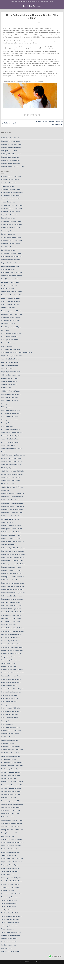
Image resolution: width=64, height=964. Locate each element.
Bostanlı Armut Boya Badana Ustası (11, 314)
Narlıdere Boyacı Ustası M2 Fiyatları (11, 820)
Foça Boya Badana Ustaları (9, 420)
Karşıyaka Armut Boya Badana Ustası (12, 650)
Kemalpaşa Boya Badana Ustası (10, 682)
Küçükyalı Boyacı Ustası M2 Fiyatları (12, 762)
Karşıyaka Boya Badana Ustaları (10, 657)
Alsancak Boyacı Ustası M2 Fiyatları (11, 205)
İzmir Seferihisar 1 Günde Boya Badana (13, 592)
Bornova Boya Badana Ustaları (10, 301)
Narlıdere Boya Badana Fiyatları (10, 807)
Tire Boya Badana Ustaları (9, 903)
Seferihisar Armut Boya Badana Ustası (12, 842)
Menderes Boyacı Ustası (8, 778)
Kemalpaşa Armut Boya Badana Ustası (12, 673)
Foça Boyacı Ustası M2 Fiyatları (10, 429)
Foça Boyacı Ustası (7, 426)
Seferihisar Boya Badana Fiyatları (11, 845)
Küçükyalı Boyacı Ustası (8, 759)
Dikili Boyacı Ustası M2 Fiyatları (10, 410)
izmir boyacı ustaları (7, 522)
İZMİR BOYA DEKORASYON (10, 519)
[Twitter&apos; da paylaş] (30, 115)
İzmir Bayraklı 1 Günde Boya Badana (12, 503)
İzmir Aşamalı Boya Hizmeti (9, 150)
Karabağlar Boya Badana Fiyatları (11, 615)
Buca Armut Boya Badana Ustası (11, 333)
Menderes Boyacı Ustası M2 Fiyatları (12, 781)
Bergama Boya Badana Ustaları (10, 263)
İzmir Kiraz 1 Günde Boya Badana (11, 567)
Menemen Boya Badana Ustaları (10, 791)
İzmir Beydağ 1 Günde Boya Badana (12, 509)
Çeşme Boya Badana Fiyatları (10, 359)
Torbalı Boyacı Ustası (7, 929)
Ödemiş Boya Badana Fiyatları (10, 826)
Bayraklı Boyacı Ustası (8, 250)
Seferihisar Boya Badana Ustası (10, 852)
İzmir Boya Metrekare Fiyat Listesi (11, 147)
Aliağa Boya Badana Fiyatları (10, 179)
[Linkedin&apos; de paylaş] (39, 115)
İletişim (51, 1)
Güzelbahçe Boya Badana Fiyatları (11, 458)
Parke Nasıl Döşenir (10, 123)
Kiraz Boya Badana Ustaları (9, 698)
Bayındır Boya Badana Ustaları (10, 231)
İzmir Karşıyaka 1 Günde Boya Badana (12, 560)
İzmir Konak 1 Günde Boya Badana (11, 573)
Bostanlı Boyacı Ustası (8, 323)
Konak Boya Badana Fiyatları (10, 733)
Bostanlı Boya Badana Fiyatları (10, 317)
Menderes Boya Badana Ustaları (10, 772)
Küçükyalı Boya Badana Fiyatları (11, 753)
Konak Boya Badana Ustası (9, 740)
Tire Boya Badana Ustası (8, 906)
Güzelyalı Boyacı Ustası (8, 484)
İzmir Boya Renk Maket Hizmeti (10, 163)
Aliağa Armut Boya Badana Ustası (11, 176)
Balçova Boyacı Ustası (8, 218)
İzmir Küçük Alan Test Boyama (10, 157)
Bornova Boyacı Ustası (8, 307)
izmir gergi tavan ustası (8, 544)
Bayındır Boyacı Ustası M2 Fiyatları (11, 237)
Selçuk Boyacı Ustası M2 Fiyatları (11, 878)
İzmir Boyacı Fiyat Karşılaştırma (10, 141)
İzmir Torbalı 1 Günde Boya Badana (11, 605)
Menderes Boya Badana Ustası (10, 775)
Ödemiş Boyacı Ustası (7, 836)
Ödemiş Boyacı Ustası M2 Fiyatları (11, 839)
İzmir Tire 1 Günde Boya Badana (10, 602)
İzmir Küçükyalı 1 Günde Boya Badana (12, 576)
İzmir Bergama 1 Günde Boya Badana (12, 506)
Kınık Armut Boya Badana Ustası (10, 711)
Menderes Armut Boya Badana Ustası (12, 765)
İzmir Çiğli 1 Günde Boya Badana (11, 532)
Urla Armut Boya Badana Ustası (10, 935)
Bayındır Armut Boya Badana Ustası (11, 224)
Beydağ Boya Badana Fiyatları (10, 279)
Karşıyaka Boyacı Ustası (8, 666)
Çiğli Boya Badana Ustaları (9, 381)
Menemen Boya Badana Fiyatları (11, 788)
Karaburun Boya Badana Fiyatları (11, 634)
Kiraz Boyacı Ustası (7, 705)
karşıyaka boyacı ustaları (8, 663)
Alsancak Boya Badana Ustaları (10, 199)
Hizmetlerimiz (35, 1)
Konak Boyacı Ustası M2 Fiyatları (11, 746)
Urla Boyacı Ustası (6, 948)
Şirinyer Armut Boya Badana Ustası (11, 881)
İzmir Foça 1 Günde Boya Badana (11, 538)
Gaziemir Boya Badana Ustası (10, 442)
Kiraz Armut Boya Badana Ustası (11, 692)
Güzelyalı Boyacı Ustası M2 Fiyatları (12, 487)
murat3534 (19, 22)
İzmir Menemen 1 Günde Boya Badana (12, 583)
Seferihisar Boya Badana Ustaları (11, 849)
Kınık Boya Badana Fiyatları (9, 714)
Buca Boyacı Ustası (7, 346)
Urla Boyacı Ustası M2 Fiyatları (10, 951)
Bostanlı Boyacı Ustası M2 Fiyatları (11, 327)
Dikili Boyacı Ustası (7, 407)
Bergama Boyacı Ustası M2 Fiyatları (11, 272)
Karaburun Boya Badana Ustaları (11, 637)
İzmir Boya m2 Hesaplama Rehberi (11, 144)
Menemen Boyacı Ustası (8, 797)
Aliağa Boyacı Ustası (7, 186)
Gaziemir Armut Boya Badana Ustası (12, 432)
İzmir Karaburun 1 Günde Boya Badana (12, 557)
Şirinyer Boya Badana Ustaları (10, 887)
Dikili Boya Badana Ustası (9, 404)
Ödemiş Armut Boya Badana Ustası (11, 823)
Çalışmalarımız (45, 1)
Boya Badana (5, 330)
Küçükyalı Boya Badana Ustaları (10, 756)
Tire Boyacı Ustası (6, 910)
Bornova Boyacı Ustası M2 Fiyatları (11, 311)
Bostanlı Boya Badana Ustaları (10, 320)
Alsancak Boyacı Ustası (8, 202)
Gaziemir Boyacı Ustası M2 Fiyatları (11, 448)
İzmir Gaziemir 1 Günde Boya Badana (12, 541)
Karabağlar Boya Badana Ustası (10, 621)
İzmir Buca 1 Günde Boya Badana (11, 525)
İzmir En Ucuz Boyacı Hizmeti (10, 138)
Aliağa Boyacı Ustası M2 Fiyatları (11, 189)
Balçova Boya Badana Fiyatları (10, 211)
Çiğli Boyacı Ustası (6, 388)
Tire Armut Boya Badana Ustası (10, 897)
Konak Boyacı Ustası (7, 743)
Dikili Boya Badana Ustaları (9, 400)
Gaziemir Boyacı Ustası (8, 445)
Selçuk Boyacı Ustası (7, 874)
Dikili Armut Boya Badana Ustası (10, 394)
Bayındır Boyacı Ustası (8, 234)
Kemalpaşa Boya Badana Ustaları (11, 679)
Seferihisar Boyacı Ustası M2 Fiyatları (12, 858)
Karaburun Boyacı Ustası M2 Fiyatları (12, 647)
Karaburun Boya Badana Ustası (10, 641)
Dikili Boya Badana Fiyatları (9, 397)
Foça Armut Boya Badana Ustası (10, 413)
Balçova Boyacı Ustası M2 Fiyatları (11, 221)
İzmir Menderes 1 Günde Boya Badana (12, 580)
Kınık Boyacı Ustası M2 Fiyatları (10, 727)
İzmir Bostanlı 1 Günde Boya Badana (12, 516)
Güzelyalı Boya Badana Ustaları (10, 480)
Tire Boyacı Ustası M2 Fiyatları (10, 913)
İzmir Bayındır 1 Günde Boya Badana (12, 500)
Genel (3, 452)
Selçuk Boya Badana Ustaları (10, 868)
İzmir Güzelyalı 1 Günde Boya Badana (12, 551)
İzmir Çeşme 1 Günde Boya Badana (11, 528)
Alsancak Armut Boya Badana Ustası (12, 192)
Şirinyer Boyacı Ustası (7, 890)
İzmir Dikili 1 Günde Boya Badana (11, 535)
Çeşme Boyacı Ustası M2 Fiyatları (11, 372)
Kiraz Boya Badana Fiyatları (9, 695)
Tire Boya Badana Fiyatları (9, 900)
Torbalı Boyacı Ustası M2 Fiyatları (11, 932)
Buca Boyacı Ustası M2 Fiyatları (10, 349)
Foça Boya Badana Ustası (9, 423)
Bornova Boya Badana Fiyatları (10, 298)
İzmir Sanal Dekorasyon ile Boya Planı (12, 166)
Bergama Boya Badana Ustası (10, 266)
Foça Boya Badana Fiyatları (9, 416)
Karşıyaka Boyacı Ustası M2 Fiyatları (12, 669)
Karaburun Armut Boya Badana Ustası (12, 631)
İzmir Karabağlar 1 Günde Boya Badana (13, 554)
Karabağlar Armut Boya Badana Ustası (12, 612)
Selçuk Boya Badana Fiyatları (10, 865)
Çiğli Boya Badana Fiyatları (9, 378)
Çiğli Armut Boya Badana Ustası (10, 375)
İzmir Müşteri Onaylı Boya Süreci (10, 154)
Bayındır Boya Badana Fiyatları (10, 227)
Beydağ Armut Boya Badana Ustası (11, 275)
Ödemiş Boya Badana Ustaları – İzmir (12, 829)
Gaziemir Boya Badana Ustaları (10, 439)
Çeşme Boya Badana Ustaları (10, 362)
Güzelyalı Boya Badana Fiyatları (10, 477)
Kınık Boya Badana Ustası (9, 721)
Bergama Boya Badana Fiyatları (10, 259)
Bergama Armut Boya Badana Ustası (12, 256)
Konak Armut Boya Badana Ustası (11, 730)
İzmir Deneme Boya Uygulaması (10, 160)
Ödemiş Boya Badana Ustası (9, 833)
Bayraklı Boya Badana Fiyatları (10, 243)
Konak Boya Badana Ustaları (9, 737)
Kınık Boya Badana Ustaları (9, 717)
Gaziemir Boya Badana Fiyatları (10, 436)
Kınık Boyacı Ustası (7, 724)
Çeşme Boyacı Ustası (7, 368)
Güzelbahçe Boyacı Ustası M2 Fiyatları (12, 471)
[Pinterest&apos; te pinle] (36, 115)
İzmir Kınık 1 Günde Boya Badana (11, 570)
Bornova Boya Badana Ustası (10, 304)
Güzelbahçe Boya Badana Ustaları (11, 461)
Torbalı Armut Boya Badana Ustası (11, 916)
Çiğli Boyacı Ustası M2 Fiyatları (10, 391)
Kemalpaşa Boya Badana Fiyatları (11, 676)
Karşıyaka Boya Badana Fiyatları (11, 653)
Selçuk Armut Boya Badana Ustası (11, 862)
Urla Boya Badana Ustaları (9, 942)
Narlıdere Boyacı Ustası (8, 817)
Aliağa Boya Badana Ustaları (9, 183)
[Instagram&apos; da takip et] (30, 1)
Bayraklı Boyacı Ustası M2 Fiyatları (11, 253)
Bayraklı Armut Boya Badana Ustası (11, 240)
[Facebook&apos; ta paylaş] (27, 115)
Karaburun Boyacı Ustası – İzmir (10, 644)
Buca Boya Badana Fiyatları (9, 336)
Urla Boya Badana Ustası (8, 945)
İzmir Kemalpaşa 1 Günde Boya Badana (13, 564)
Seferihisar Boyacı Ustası (8, 855)
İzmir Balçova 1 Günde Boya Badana (12, 496)
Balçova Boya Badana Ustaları (10, 215)
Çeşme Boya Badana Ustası (9, 365)
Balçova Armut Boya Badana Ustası (11, 208)
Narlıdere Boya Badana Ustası (10, 813)
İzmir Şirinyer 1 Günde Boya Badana (12, 599)
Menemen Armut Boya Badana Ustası (12, 785)
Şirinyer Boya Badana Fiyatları (10, 884)
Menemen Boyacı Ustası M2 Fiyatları (12, 801)
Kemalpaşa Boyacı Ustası (8, 685)
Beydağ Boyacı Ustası (7, 288)
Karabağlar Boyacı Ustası (8, 625)
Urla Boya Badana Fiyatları (9, 938)
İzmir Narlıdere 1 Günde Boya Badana (12, 586)
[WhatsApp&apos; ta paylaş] (24, 115)
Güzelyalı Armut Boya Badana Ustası (12, 474)
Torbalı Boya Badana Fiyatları (10, 919)
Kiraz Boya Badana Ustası (9, 701)
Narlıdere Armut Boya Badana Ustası (12, 804)
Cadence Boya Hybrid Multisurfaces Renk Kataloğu (16, 352)
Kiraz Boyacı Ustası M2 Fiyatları (10, 708)
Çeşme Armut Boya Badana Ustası (11, 355)
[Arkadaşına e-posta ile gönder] (33, 115)
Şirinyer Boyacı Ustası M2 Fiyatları (11, 894)
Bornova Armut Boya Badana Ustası (11, 295)
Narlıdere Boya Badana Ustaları (10, 810)
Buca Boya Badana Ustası (9, 343)
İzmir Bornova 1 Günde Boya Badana (12, 512)
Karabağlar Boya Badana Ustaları (11, 618)
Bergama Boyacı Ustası (8, 269)
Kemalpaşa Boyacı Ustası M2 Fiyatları (12, 689)
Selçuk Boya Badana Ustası (9, 871)
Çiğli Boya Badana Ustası (8, 384)
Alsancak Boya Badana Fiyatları (10, 195)
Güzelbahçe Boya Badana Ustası (11, 464)
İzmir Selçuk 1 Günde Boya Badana (11, 596)
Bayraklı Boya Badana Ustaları (10, 247)
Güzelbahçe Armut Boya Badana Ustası (13, 455)
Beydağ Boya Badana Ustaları (10, 282)
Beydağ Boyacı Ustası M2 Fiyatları (11, 291)
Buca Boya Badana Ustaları (9, 339)
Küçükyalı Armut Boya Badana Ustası (12, 749)
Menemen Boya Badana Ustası (10, 794)
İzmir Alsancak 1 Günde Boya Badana (12, 493)
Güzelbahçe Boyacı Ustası (9, 468)
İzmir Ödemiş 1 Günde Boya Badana (12, 589)
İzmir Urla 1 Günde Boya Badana (11, 609)
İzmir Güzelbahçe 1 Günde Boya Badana (13, 548)
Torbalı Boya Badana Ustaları (10, 922)
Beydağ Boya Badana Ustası (9, 285)
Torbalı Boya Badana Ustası (9, 926)
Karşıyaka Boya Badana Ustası (10, 660)
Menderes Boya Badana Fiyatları (11, 769)
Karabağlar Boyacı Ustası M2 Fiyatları (12, 628)
